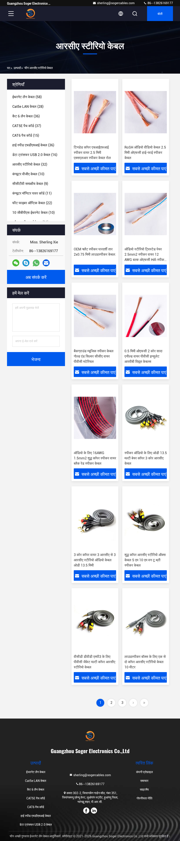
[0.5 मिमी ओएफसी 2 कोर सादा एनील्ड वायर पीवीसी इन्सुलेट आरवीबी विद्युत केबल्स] (145, 316)
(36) (26, 116)
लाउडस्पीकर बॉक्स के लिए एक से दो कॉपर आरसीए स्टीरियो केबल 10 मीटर (145, 662)
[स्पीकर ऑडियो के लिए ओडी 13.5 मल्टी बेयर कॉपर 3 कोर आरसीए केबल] (145, 418)
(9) (30, 184)
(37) (26, 126)
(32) (29, 164)
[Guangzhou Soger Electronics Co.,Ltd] (30, 13)
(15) (25, 135)
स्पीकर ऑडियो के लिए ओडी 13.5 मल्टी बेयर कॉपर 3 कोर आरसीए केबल (145, 458)
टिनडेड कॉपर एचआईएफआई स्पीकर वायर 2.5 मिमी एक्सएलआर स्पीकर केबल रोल (92, 152)
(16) (34, 155)
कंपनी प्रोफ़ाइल (144, 772)
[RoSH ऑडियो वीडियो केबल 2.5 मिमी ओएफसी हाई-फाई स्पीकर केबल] (145, 112)
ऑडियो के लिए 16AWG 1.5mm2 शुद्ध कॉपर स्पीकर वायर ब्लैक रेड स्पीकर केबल (95, 458)
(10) (28, 174)
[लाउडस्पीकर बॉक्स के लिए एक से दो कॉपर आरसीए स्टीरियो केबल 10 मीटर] (145, 621)
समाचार (144, 781)
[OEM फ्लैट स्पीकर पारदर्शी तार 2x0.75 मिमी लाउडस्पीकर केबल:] (95, 214)
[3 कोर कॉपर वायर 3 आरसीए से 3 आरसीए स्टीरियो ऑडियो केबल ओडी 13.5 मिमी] (95, 520)
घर (8, 68)
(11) (32, 193)
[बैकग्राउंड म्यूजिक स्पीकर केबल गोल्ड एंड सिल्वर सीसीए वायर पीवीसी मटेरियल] (95, 316)
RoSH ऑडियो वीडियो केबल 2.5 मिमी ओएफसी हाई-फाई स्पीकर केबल (145, 152)
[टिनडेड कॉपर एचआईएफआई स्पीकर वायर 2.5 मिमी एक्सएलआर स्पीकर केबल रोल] (95, 112)
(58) (27, 97)
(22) (32, 203)
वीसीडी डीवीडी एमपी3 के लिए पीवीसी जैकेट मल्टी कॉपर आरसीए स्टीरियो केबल (94, 662)
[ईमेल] (46, 263)
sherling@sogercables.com (116, 3)
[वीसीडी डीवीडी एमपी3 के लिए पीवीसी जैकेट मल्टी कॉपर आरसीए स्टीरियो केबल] (95, 621)
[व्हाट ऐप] (36, 262)
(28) (27, 106)
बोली (160, 13)
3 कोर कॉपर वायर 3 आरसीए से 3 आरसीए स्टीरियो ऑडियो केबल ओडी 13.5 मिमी (95, 560)
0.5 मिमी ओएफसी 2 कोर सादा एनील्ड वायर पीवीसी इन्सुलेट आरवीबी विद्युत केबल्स (143, 356)
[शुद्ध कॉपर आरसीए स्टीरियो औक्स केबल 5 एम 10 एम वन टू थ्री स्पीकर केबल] (145, 520)
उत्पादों (17, 68)
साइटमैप (144, 789)
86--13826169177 (160, 3)
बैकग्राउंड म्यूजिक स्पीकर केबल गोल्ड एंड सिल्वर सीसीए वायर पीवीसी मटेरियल (93, 356)
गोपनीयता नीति (144, 798)
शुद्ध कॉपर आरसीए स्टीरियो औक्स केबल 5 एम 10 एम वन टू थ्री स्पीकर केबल (145, 560)
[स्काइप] (26, 263)
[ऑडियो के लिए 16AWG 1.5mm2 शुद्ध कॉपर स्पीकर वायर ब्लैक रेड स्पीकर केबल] (95, 418)
